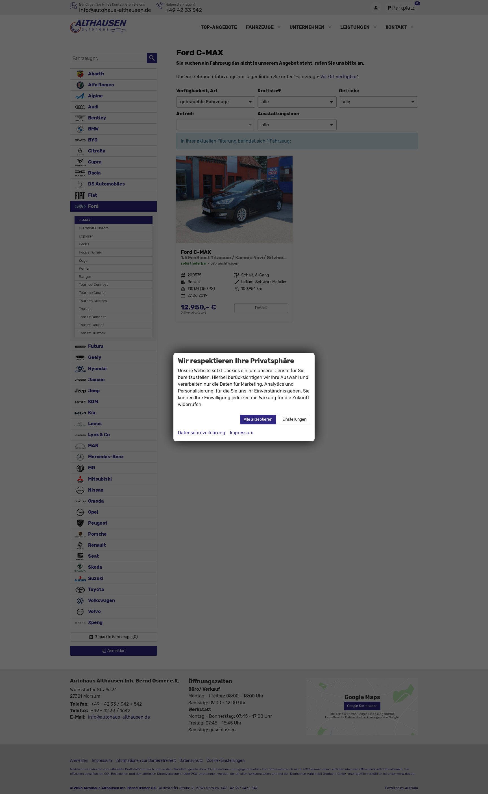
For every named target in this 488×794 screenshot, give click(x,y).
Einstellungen (294, 419)
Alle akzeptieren (258, 419)
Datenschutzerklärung (201, 432)
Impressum (241, 432)
